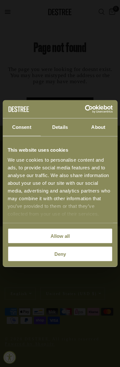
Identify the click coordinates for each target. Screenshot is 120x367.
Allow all (60, 235)
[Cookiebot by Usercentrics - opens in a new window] (85, 109)
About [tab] (98, 127)
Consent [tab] (21, 127)
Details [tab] (60, 127)
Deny (60, 254)
